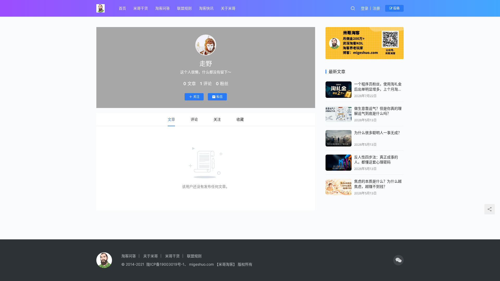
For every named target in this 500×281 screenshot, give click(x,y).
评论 (194, 119)
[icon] (398, 260)
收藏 (240, 119)
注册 (376, 8)
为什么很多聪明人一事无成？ (378, 132)
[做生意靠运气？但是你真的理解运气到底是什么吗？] (339, 114)
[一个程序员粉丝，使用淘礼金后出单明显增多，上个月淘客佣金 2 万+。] (339, 89)
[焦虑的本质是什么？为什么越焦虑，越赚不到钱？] (339, 187)
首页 (122, 8)
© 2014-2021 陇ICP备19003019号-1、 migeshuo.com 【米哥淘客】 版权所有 (186, 264)
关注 (196, 97)
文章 (171, 119)
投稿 (395, 8)
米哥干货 (140, 8)
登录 (364, 8)
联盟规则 (184, 8)
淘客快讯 (206, 8)
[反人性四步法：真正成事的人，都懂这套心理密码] (339, 163)
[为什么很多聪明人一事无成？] (339, 138)
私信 (219, 97)
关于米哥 (228, 8)
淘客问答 (162, 8)
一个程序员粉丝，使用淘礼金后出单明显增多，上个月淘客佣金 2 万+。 (378, 89)
